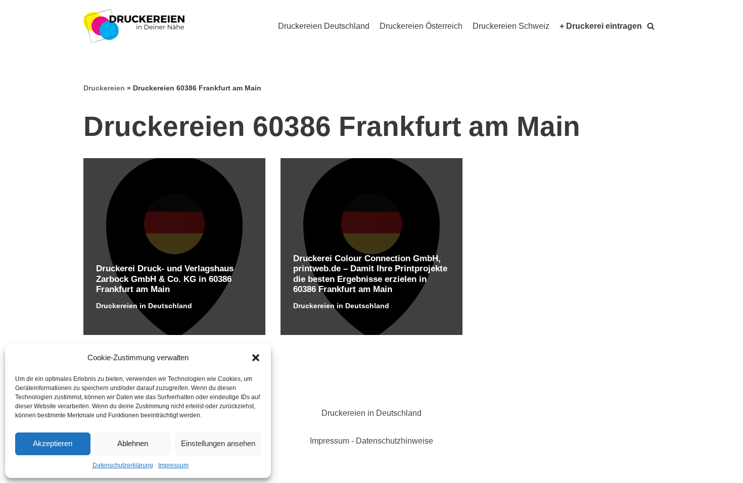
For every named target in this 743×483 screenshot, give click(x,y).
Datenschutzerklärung (122, 465)
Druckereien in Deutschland (144, 306)
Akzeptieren (52, 443)
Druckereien (104, 88)
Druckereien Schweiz (511, 26)
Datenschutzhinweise (394, 441)
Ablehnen (132, 443)
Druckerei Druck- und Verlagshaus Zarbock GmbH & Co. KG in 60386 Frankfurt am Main (165, 279)
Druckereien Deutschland (323, 26)
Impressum (173, 465)
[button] (256, 358)
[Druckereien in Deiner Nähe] (133, 26)
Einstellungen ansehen (218, 443)
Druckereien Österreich (421, 26)
